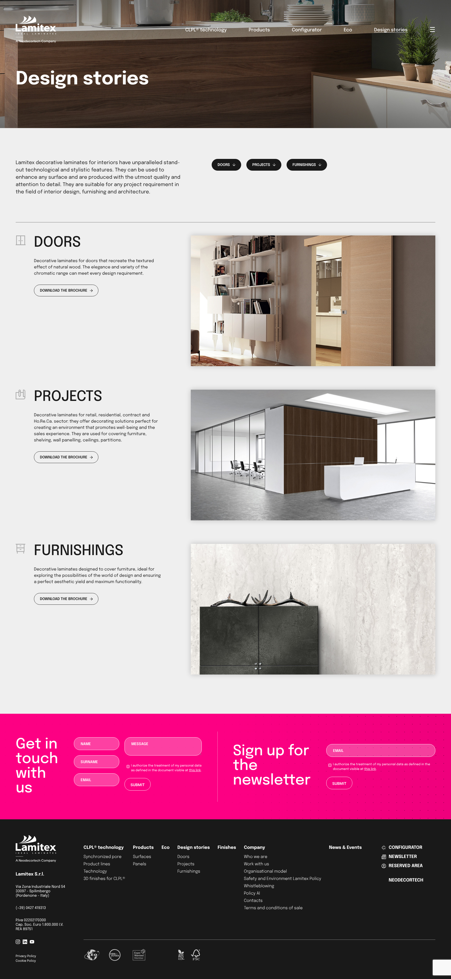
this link (195, 770)
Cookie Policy (26, 961)
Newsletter (403, 857)
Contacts (253, 901)
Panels (139, 864)
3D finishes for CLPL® (104, 879)
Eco (348, 30)
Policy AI (252, 893)
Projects (185, 864)
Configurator (307, 30)
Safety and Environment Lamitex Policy (282, 879)
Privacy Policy (26, 956)
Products (259, 30)
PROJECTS (261, 165)
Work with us (256, 864)
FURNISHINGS (304, 165)
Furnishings (188, 871)
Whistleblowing (259, 886)
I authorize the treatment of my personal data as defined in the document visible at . (166, 768)
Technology (95, 871)
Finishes (227, 847)
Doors (183, 857)
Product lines (97, 864)
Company (254, 847)
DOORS (224, 165)
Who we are (255, 857)
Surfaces (142, 857)
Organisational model (265, 871)
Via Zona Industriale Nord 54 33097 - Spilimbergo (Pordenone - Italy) (40, 891)
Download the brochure (63, 291)
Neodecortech (406, 880)
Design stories (390, 30)
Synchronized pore (102, 857)
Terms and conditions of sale (273, 908)
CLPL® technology (206, 30)
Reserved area (406, 866)
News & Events (345, 847)
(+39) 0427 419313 (31, 908)
